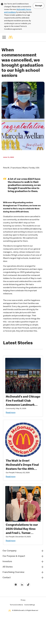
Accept (38, 6)
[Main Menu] (4, 37)
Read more (10, 413)
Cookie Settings (29, 605)
